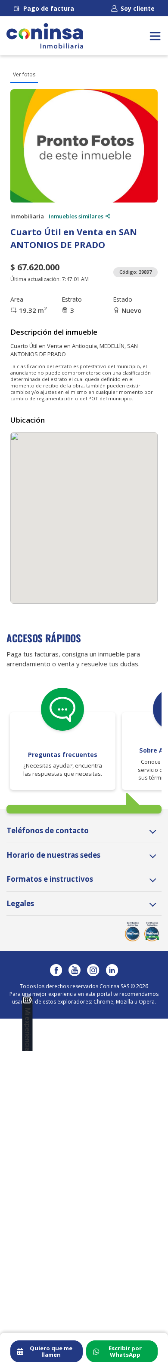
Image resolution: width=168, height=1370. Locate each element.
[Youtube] (74, 970)
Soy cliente (138, 8)
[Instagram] (93, 970)
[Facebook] (56, 970)
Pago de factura (48, 8)
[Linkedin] (112, 970)
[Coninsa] (44, 35)
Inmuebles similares (76, 216)
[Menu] (155, 35)
